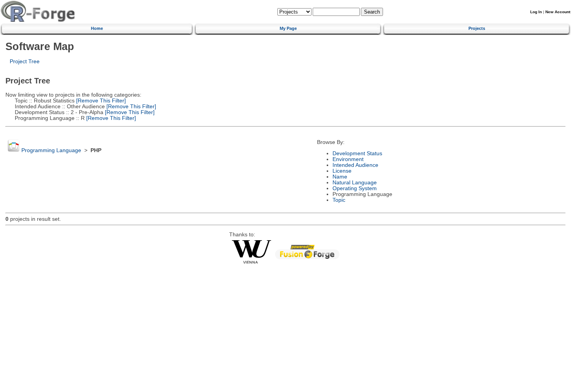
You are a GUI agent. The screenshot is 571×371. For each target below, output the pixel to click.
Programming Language (51, 150)
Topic (339, 200)
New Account (557, 12)
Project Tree (25, 61)
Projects (476, 28)
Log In (536, 12)
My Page (288, 28)
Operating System (355, 188)
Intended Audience (355, 165)
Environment (348, 159)
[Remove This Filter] (100, 101)
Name (340, 177)
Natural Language (355, 183)
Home (97, 28)
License (342, 171)
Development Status (357, 153)
